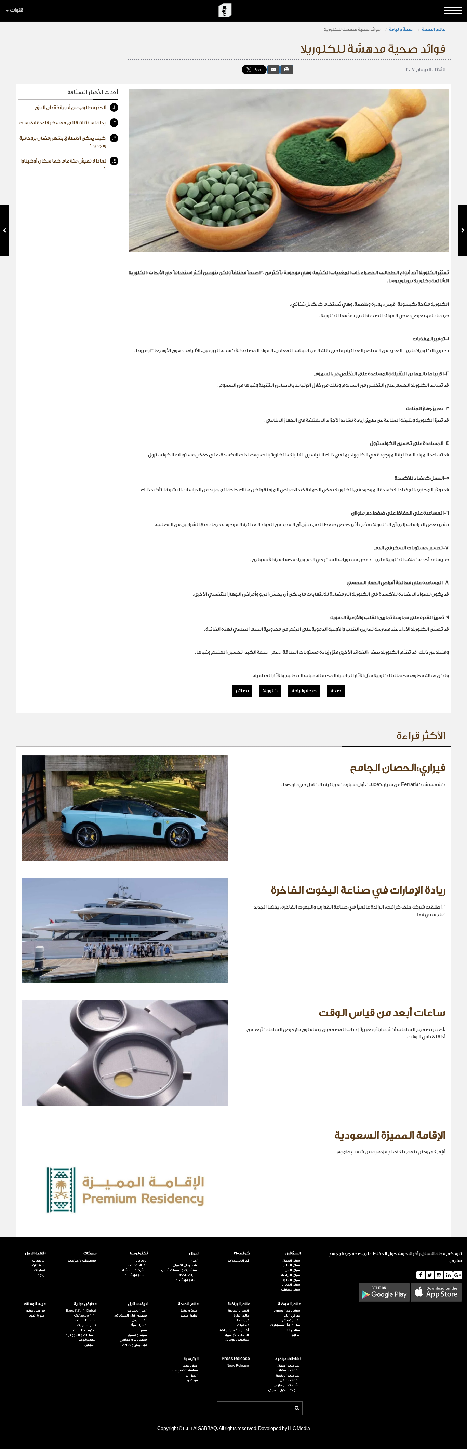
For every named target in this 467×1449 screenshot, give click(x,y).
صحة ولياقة (304, 690)
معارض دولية (85, 1304)
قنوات (16, 10)
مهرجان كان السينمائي (130, 1315)
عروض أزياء (292, 1315)
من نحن (192, 1380)
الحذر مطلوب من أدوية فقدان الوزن (75, 107)
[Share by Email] (273, 69)
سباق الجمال (291, 1284)
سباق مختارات (290, 1289)
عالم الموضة (289, 1304)
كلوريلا (270, 690)
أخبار (194, 1260)
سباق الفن (292, 1270)
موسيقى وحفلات (134, 1345)
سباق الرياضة (290, 1275)
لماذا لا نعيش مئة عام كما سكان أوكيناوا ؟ (68, 164)
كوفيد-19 (242, 1253)
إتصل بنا (191, 1375)
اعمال (194, 1253)
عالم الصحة (433, 29)
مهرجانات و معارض (133, 1339)
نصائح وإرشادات (186, 1280)
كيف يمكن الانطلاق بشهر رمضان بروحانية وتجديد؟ (67, 142)
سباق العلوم (290, 1280)
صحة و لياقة (401, 29)
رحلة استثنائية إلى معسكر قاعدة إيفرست (67, 123)
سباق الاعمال (291, 1260)
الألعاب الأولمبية (237, 1335)
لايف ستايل (138, 1304)
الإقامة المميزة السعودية (389, 1135)
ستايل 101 (293, 1330)
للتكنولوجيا (87, 1339)
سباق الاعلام (291, 1265)
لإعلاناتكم (190, 1365)
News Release (238, 1365)
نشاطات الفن (290, 1380)
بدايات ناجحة (188, 1275)
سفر (144, 1330)
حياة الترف (38, 1265)
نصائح (242, 690)
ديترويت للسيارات (83, 1330)
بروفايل (141, 1260)
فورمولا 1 (243, 1320)
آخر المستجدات (238, 1260)
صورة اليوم (36, 1315)
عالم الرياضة (239, 1304)
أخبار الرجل (139, 1320)
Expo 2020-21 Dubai (81, 1310)
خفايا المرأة (138, 1325)
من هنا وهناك (35, 1304)
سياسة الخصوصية (185, 1370)
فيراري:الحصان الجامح (397, 768)
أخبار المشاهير (137, 1310)
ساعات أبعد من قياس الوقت (382, 1013)
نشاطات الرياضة (288, 1375)
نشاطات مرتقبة (288, 1358)
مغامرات (243, 1325)
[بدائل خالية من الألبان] (462, 230)
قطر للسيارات (86, 1325)
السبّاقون (293, 1253)
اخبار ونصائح (291, 1320)
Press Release (236, 1358)
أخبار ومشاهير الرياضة (234, 1330)
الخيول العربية (238, 1310)
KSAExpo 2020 (85, 1315)
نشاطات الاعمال (288, 1365)
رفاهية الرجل (35, 1253)
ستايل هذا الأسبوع (287, 1310)
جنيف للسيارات (85, 1320)
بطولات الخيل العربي (284, 1390)
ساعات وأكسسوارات (285, 1325)
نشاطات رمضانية (288, 1370)
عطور (296, 1335)
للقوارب (90, 1345)
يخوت (40, 1275)
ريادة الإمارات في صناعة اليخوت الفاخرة (358, 890)
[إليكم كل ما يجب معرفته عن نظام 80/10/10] (4, 230)
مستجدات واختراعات (82, 1260)
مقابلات (39, 1270)
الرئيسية (191, 1358)
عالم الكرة (241, 1315)
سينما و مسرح (137, 1335)
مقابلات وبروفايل (237, 1339)
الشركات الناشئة (134, 1270)
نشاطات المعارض (287, 1385)
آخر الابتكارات (137, 1265)
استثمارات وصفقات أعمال (179, 1270)
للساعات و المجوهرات (80, 1335)
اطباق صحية (189, 1315)
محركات (90, 1253)
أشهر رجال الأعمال (185, 1265)
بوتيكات (38, 1260)
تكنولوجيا (139, 1253)
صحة (336, 690)
